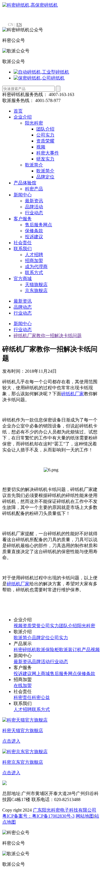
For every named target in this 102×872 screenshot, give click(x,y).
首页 (18, 111)
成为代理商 (36, 266)
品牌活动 (34, 206)
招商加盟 (34, 260)
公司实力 (45, 135)
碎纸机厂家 (72, 393)
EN (19, 25)
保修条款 (34, 230)
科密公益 (41, 697)
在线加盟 (23, 685)
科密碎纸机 (25, 649)
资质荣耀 (45, 140)
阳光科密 (34, 123)
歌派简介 (34, 164)
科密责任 (23, 697)
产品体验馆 (25, 182)
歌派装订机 (70, 649)
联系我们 (23, 248)
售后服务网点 (38, 224)
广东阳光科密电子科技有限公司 (64, 810)
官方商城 (23, 278)
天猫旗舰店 (36, 284)
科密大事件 (47, 152)
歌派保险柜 (47, 649)
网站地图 (85, 816)
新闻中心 (23, 194)
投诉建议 (34, 236)
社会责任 (23, 242)
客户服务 (23, 218)
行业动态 (34, 212)
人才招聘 (34, 254)
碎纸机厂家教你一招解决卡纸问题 (48, 335)
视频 (40, 146)
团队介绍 (45, 129)
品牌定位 (45, 176)
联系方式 (34, 272)
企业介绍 (23, 117)
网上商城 (41, 673)
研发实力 (45, 158)
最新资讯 (34, 200)
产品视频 (91, 649)
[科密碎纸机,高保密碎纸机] (30, 5)
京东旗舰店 (36, 290)
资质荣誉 (32, 625)
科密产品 (34, 188)
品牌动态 (23, 307)
